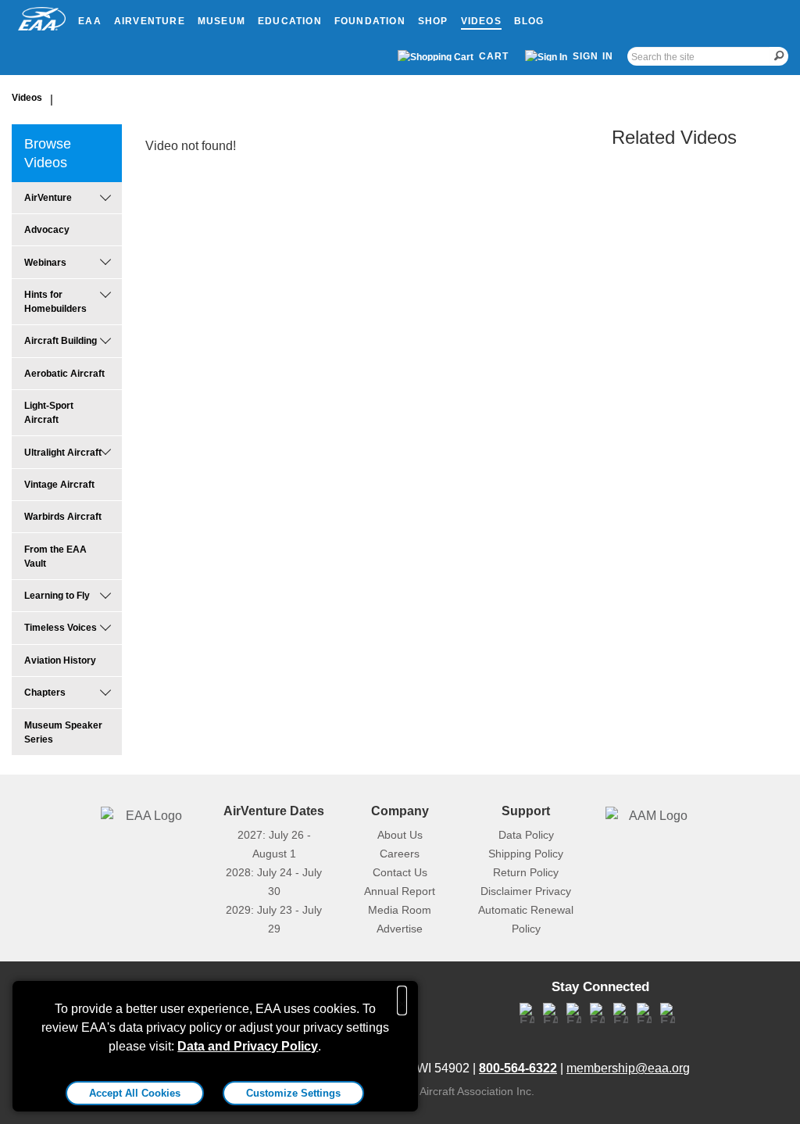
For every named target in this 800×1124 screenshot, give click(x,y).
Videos (481, 21)
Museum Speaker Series (63, 732)
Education (290, 21)
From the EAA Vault (55, 556)
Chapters (45, 692)
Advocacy (47, 229)
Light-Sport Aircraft (48, 412)
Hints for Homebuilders (55, 301)
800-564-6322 (518, 1068)
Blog (529, 21)
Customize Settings (293, 1093)
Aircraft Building (60, 340)
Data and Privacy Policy (247, 1046)
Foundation (369, 21)
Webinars (45, 262)
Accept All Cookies (134, 1093)
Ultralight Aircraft (63, 452)
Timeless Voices (60, 627)
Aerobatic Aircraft (64, 373)
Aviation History (60, 660)
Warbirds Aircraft (63, 516)
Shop (433, 21)
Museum (221, 21)
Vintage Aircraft (59, 484)
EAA (90, 21)
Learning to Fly (57, 595)
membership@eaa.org (628, 1068)
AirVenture (149, 21)
